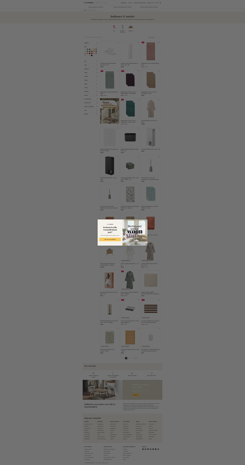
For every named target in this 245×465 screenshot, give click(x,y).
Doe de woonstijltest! (110, 239)
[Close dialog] (146, 221)
